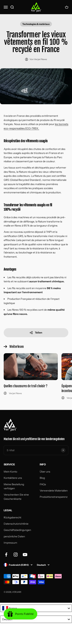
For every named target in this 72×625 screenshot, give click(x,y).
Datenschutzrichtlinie (16, 523)
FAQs (43, 484)
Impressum (10, 542)
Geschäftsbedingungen (17, 530)
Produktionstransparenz (54, 496)
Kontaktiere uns (13, 478)
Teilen (38, 332)
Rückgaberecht (12, 517)
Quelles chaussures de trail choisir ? (25, 386)
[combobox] (36, 608)
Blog (42, 478)
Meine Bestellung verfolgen (14, 486)
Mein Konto (10, 471)
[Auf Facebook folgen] (6, 554)
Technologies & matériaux (36, 24)
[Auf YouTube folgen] (25, 554)
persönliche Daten (14, 536)
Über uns (45, 471)
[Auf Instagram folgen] (15, 554)
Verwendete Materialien (54, 490)
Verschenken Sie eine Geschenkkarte (16, 496)
